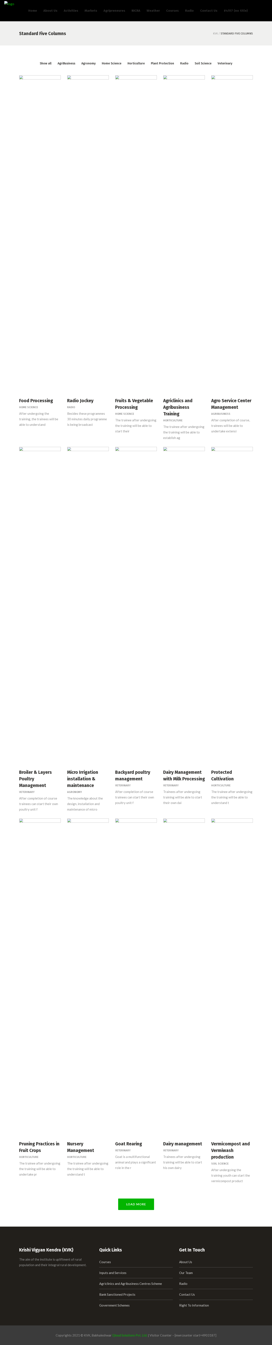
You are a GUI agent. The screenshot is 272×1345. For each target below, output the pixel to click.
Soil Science (220, 1163)
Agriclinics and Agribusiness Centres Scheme (130, 1283)
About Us (185, 1262)
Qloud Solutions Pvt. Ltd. (129, 1335)
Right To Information (194, 1305)
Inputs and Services (112, 1273)
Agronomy (74, 792)
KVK (215, 33)
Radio (71, 407)
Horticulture (173, 420)
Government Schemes (114, 1305)
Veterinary (27, 792)
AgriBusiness (220, 413)
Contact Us (187, 1294)
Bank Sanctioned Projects (117, 1294)
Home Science (28, 407)
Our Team (186, 1273)
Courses (105, 1262)
